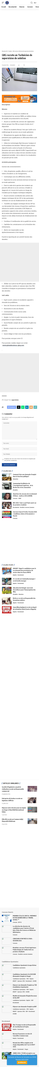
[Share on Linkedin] (27, 407)
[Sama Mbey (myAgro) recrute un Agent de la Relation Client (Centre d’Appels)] (6, 609)
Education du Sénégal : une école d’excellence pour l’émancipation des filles (24, 590)
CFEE (27, 978)
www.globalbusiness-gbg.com (13, 345)
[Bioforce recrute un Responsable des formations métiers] (6, 600)
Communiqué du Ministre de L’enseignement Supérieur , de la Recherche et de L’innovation (23, 485)
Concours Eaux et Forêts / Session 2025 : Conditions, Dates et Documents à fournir (25, 514)
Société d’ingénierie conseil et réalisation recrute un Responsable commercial (13, 789)
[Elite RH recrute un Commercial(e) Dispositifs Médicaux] (32, 821)
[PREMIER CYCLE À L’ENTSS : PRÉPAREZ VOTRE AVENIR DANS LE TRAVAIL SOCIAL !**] (6, 918)
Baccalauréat (16, 507)
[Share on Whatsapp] (23, 407)
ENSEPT (15, 981)
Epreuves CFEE (21, 981)
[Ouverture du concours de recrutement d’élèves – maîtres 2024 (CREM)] (6, 496)
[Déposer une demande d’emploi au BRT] (6, 1009)
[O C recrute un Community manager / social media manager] (6, 581)
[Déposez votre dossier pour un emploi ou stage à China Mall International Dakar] (32, 809)
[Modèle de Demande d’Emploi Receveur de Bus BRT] (6, 998)
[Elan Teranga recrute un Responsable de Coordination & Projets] (6, 1027)
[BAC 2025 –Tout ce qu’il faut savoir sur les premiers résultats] (6, 505)
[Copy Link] (35, 407)
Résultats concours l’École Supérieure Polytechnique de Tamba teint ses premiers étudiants (24, 949)
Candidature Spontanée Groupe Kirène (24, 965)
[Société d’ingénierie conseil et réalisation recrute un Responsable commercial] (32, 789)
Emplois (15, 575)
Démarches (15, 479)
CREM (19, 498)
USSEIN (34, 981)
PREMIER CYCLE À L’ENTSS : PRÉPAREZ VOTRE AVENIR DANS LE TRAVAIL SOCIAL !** (25, 918)
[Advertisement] (19, 29)
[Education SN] (7, 3)
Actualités (15, 490)
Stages (26, 1049)
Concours (15, 498)
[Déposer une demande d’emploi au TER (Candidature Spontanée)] (6, 987)
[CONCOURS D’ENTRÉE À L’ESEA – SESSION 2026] (6, 941)
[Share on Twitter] (18, 407)
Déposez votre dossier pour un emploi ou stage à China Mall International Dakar (14, 810)
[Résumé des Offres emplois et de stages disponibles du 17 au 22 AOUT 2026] (6, 1045)
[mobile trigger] (3, 3)
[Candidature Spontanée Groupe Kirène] (6, 967)
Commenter (12, 65)
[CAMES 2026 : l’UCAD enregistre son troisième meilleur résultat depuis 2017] (6, 1055)
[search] (31, 2)
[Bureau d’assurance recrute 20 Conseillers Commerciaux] (6, 1036)
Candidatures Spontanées (19, 968)
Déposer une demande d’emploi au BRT (25, 1006)
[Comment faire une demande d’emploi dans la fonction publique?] (6, 477)
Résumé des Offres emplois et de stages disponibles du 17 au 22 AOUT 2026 (24, 1045)
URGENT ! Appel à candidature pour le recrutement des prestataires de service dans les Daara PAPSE (24, 570)
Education (21, 594)
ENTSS (20, 922)
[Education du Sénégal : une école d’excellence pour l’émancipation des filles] (6, 590)
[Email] (31, 407)
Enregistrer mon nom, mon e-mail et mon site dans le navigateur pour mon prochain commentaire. (19, 459)
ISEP (32, 1000)
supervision (15, 400)
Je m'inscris (22, 1062)
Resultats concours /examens (27, 507)
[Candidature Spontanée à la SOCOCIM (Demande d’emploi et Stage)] (6, 976)
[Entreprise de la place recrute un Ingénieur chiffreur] (32, 800)
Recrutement (21, 575)
